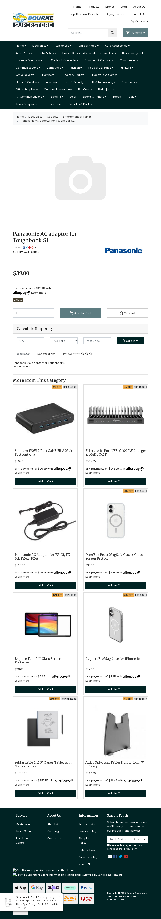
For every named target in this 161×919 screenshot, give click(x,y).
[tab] (23, 354)
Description (23, 354)
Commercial (128, 60)
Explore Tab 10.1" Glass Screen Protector (38, 660)
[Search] (112, 32)
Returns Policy (88, 850)
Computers (54, 67)
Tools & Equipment (28, 104)
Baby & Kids (46, 53)
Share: (19, 247)
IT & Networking (102, 82)
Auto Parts (23, 53)
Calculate (131, 341)
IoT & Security (75, 82)
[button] (127, 313)
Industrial (51, 82)
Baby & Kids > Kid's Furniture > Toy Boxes (89, 53)
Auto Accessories (116, 45)
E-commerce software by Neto (122, 896)
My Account (138, 21)
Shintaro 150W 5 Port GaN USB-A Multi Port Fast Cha (44, 452)
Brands (110, 6)
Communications (27, 67)
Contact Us (138, 14)
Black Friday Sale (133, 53)
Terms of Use (87, 824)
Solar (73, 96)
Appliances (62, 45)
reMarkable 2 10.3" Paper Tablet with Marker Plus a (43, 764)
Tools (130, 96)
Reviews (67, 354)
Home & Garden (26, 82)
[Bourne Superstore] (33, 20)
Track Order (23, 831)
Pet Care (84, 89)
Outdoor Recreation (57, 89)
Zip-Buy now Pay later (85, 14)
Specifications (46, 354)
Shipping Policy (84, 840)
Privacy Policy (87, 831)
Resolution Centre (22, 840)
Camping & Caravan (98, 60)
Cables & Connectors (64, 60)
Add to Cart (82, 313)
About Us (139, 6)
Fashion (75, 67)
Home (77, 6)
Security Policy (88, 857)
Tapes (117, 96)
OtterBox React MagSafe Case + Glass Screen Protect (114, 556)
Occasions (128, 82)
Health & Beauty (73, 75)
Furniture (125, 67)
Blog (124, 6)
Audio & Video (87, 45)
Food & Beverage (99, 67)
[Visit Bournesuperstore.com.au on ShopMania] (44, 870)
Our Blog (53, 831)
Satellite (56, 96)
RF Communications (29, 96)
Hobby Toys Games (104, 75)
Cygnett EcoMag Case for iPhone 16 (112, 659)
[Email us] (110, 856)
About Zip (85, 864)
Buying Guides (115, 14)
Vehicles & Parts (79, 104)
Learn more (38, 292)
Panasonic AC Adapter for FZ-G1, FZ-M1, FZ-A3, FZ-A (43, 556)
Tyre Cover (56, 104)
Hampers (48, 75)
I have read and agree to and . (124, 847)
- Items (136, 32)
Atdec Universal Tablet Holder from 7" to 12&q (115, 764)
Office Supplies (25, 89)
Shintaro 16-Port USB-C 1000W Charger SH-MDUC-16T (115, 452)
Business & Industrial (29, 60)
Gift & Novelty (25, 75)
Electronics (39, 45)
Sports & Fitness (93, 96)
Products (93, 6)
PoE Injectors (106, 89)
